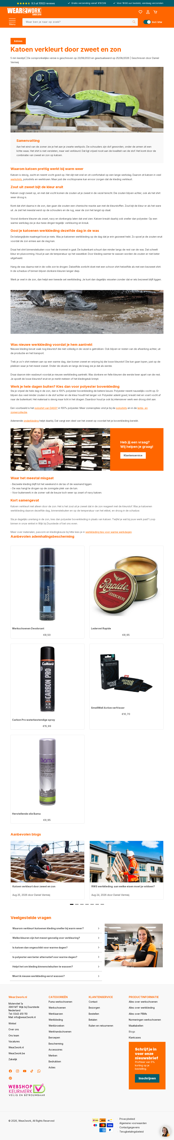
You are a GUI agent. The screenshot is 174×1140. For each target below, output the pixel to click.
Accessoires (55, 1049)
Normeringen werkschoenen (145, 1019)
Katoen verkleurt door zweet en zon (33, 886)
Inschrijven (147, 1078)
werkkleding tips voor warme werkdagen (108, 532)
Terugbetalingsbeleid (131, 1131)
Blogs (132, 1031)
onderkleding (31, 420)
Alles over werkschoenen (143, 1001)
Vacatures (14, 1041)
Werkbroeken (56, 1025)
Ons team (13, 1035)
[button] (12, 19)
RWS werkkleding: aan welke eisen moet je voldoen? (123, 886)
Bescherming (56, 1043)
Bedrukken (55, 1061)
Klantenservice (133, 455)
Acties (52, 1067)
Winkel (12, 1023)
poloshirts (121, 408)
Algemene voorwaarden (133, 1123)
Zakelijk (12, 1059)
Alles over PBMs (138, 1013)
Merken (53, 1055)
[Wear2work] (24, 12)
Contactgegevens (129, 1127)
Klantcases (135, 1037)
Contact (93, 1001)
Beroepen (54, 1037)
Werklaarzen (56, 1013)
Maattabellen (136, 1025)
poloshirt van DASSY (46, 408)
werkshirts (16, 179)
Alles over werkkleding (142, 1007)
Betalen (93, 1019)
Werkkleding (56, 1019)
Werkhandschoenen (60, 1031)
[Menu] (12, 19)
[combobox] (80, 22)
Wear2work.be (16, 1053)
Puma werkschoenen (60, 1001)
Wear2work (24, 1120)
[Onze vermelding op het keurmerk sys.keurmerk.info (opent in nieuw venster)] (26, 1095)
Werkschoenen (57, 1007)
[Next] (159, 871)
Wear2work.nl (16, 1047)
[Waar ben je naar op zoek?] (134, 22)
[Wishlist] (140, 12)
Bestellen (94, 1013)
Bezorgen (94, 1007)
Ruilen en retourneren (101, 1025)
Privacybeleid (127, 1118)
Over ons (13, 1029)
